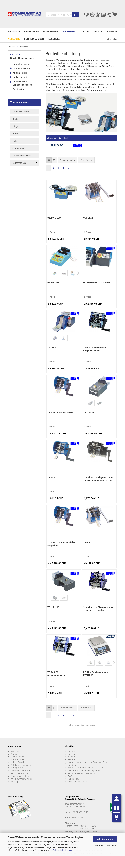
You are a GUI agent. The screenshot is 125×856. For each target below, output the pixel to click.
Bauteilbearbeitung (22, 58)
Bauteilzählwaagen (22, 64)
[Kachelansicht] (49, 160)
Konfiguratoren (34, 39)
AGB (70, 776)
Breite (15, 119)
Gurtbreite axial (19, 163)
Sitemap (14, 781)
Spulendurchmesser (21, 155)
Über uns (112, 39)
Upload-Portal (17, 762)
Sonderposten (17, 757)
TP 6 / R (51, 477)
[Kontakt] (86, 14)
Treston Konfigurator (20, 770)
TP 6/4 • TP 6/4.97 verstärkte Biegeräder (61, 544)
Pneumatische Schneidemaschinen (22, 83)
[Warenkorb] (114, 14)
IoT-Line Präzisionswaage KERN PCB (95, 673)
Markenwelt (50, 31)
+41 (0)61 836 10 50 (78, 812)
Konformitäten (18, 759)
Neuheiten (69, 31)
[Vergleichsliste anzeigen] (109, 14)
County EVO (53, 282)
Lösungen (54, 39)
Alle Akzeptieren (105, 839)
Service (97, 31)
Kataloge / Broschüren (21, 765)
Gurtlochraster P (20, 148)
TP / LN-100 (53, 607)
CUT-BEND (88, 218)
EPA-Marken (31, 31)
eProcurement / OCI (20, 773)
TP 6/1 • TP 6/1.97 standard (60, 412)
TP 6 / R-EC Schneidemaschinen (57, 673)
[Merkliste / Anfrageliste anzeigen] (103, 14)
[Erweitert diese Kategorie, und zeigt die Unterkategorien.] (10, 68)
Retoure (71, 759)
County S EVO (54, 218)
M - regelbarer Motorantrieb (96, 282)
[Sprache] (92, 14)
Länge (15, 126)
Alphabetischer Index (20, 776)
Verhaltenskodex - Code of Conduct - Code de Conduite (89, 763)
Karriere (112, 31)
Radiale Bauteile (20, 77)
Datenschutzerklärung (62, 850)
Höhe (15, 133)
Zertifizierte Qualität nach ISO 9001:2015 (87, 768)
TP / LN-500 (89, 412)
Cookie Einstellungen (77, 781)
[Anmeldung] (98, 14)
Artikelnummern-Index (21, 779)
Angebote (14, 39)
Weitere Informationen (105, 845)
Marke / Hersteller (20, 111)
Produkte (14, 31)
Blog (86, 31)
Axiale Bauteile (20, 73)
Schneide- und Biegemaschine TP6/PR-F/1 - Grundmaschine (98, 479)
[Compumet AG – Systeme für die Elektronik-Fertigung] (24, 15)
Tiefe (14, 141)
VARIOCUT (88, 542)
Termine (71, 757)
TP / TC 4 (51, 347)
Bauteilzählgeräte (21, 68)
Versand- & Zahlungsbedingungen (84, 770)
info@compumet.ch (74, 817)
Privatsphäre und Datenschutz (82, 773)
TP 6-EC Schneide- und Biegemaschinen (94, 349)
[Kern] (56, 145)
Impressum (73, 779)
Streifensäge (19, 89)
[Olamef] (78, 145)
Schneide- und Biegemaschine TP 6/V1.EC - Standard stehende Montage (98, 609)
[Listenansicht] (54, 160)
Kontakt (71, 751)
